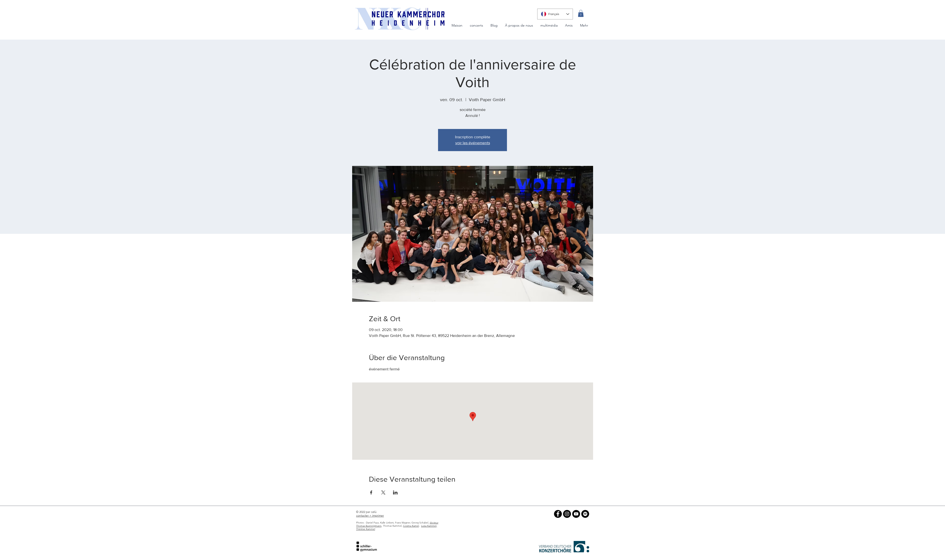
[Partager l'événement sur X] (383, 492)
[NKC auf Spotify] (585, 514)
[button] (581, 13)
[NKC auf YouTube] (576, 514)
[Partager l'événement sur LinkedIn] (395, 492)
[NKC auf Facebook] (558, 514)
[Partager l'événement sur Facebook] (371, 492)
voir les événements (472, 143)
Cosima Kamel (411, 525)
